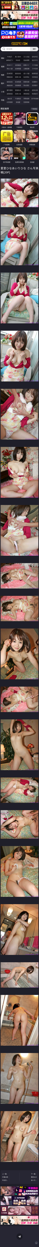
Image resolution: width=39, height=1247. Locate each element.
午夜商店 (18, 99)
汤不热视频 (34, 99)
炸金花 (18, 60)
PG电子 (9, 57)
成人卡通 (26, 73)
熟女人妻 (10, 69)
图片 (2, 83)
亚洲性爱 (10, 73)
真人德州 (18, 57)
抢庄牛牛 (35, 60)
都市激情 (10, 90)
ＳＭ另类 (35, 69)
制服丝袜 (10, 77)
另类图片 (35, 85)
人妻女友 (26, 90)
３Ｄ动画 (35, 65)
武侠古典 (35, 90)
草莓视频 (26, 99)
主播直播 (26, 69)
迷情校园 (10, 94)
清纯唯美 (18, 85)
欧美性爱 (35, 73)
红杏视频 (10, 102)
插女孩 (9, 99)
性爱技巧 (35, 94)
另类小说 (18, 94)
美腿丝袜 (10, 85)
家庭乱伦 (18, 90)
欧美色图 (26, 82)
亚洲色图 (18, 82)
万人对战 (26, 57)
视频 (2, 66)
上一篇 (5, 1177)
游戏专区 (35, 57)
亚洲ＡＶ (10, 65)
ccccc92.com (20, 44)
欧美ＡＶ (26, 65)
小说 (2, 92)
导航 (2, 100)
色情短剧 (26, 102)
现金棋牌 (26, 60)
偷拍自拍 (18, 73)
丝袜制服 (18, 69)
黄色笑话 (26, 94)
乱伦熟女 (26, 77)
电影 (2, 75)
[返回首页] (36, 1243)
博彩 (2, 58)
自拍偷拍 (18, 65)
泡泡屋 (18, 102)
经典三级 (18, 77)
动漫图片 (35, 82)
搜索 (34, 49)
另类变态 (35, 77)
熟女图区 (26, 85)
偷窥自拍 (10, 82)
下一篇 (34, 1177)
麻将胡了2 (9, 60)
